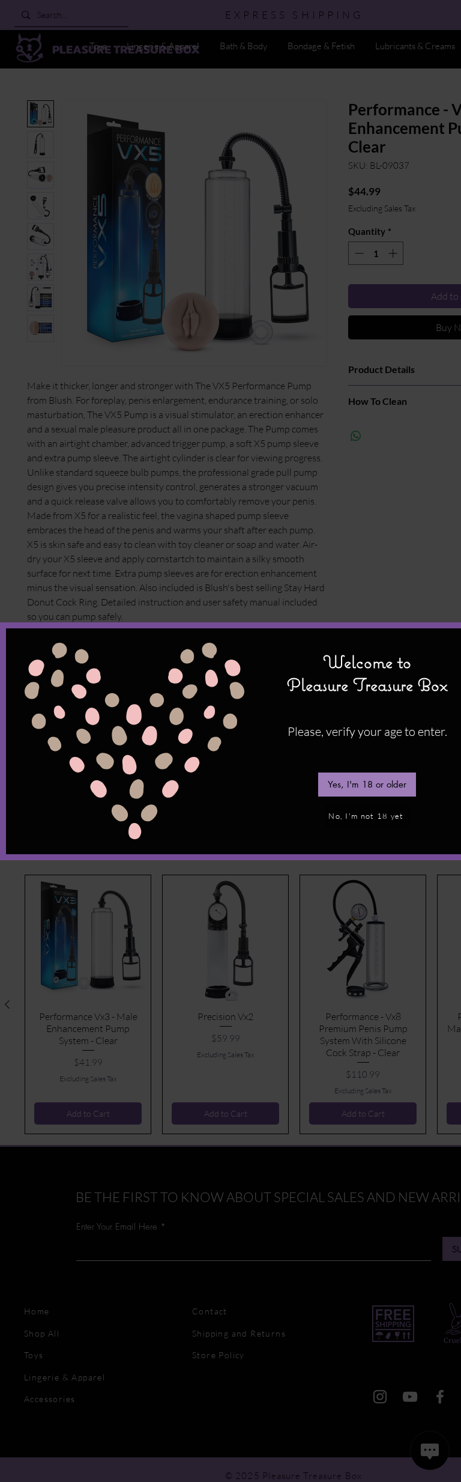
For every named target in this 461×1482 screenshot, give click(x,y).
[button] (367, 785)
